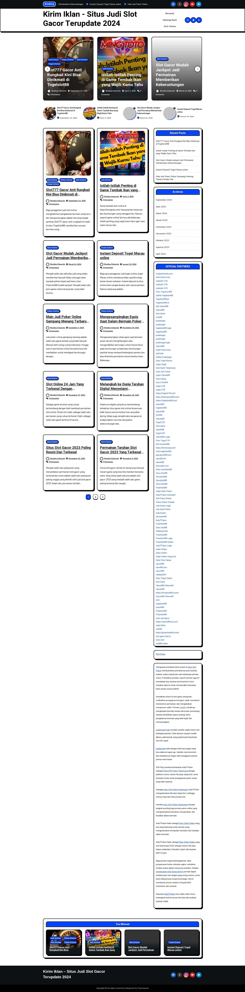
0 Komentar (55, 94)
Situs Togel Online (164, 578)
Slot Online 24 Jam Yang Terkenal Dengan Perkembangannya (65, 389)
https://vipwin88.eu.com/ (167, 621)
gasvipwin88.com (163, 455)
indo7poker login (163, 505)
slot (157, 600)
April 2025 (161, 206)
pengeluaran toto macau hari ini (169, 871)
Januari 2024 (162, 220)
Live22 (183, 707)
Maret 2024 (161, 213)
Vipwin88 (160, 310)
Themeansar (143, 988)
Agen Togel (161, 364)
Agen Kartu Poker (164, 491)
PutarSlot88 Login (164, 538)
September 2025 (164, 200)
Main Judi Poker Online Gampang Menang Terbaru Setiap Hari (66, 321)
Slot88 (159, 415)
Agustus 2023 (162, 247)
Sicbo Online (161, 552)
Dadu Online (161, 549)
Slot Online (170, 26)
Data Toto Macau (163, 560)
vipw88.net (161, 458)
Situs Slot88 (161, 527)
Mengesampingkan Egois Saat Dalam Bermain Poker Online (120, 321)
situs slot (160, 639)
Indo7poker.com (163, 277)
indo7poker (161, 513)
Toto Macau (161, 378)
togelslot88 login (163, 328)
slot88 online (162, 643)
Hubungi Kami (170, 20)
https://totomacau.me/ (166, 447)
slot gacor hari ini (163, 636)
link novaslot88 (163, 444)
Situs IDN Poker (163, 371)
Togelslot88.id (162, 299)
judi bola (159, 353)
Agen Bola (160, 625)
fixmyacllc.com (162, 465)
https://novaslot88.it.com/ (167, 592)
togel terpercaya (163, 349)
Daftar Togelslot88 (164, 295)
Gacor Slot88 (162, 382)
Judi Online (53, 59)
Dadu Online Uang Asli (166, 556)
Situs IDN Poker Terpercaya (175, 771)
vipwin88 (160, 404)
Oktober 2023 (162, 240)
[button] (197, 69)
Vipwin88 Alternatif (164, 585)
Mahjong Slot (162, 531)
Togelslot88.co (162, 302)
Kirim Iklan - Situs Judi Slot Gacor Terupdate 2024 (90, 19)
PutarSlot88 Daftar (164, 542)
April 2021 (161, 254)
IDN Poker (160, 654)
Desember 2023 (163, 227)
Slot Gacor (160, 313)
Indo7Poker (161, 520)
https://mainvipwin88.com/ (167, 397)
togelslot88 (161, 331)
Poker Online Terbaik (165, 502)
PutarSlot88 (161, 487)
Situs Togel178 (163, 440)
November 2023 (163, 233)
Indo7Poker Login (164, 545)
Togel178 (160, 422)
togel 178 (160, 386)
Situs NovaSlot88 (164, 469)
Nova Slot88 (161, 473)
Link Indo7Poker (163, 509)
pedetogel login (163, 342)
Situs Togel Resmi (164, 360)
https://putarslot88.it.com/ (167, 632)
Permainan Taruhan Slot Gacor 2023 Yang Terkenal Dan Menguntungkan (120, 452)
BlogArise (130, 988)
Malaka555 (161, 574)
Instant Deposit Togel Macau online (122, 255)
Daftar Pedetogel (164, 357)
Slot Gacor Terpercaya (165, 368)
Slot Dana (160, 582)
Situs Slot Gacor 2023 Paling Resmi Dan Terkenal (68, 450)
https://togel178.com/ (166, 393)
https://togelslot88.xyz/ (166, 400)
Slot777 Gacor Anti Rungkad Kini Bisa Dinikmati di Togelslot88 (64, 77)
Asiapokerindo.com (164, 273)
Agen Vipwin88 (163, 375)
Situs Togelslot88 (164, 291)
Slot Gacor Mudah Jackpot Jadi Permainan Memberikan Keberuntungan (172, 75)
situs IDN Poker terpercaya (176, 789)
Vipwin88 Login (163, 436)
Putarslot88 (161, 611)
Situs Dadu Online (187, 823)
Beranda (170, 13)
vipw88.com (161, 567)
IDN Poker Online (164, 498)
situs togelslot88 (163, 451)
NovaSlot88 (161, 476)
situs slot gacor (162, 618)
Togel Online (54, 64)
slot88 (159, 317)
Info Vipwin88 (162, 306)
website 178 (162, 281)
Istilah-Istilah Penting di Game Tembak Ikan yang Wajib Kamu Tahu (122, 80)
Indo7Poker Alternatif (165, 495)
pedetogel (160, 320)
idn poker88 (161, 516)
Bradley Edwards (59, 91)
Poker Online (68, 59)
